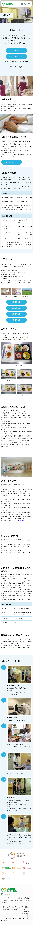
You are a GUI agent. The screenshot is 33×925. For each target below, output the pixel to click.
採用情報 (26, 900)
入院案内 (19, 898)
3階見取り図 (16, 314)
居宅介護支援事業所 (16, 900)
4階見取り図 (16, 320)
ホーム (3, 898)
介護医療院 (5, 900)
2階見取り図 (16, 308)
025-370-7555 (10, 894)
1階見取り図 (16, 302)
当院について (11, 898)
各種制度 (4, 902)
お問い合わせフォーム (16, 56)
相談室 (16, 50)
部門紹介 (26, 898)
